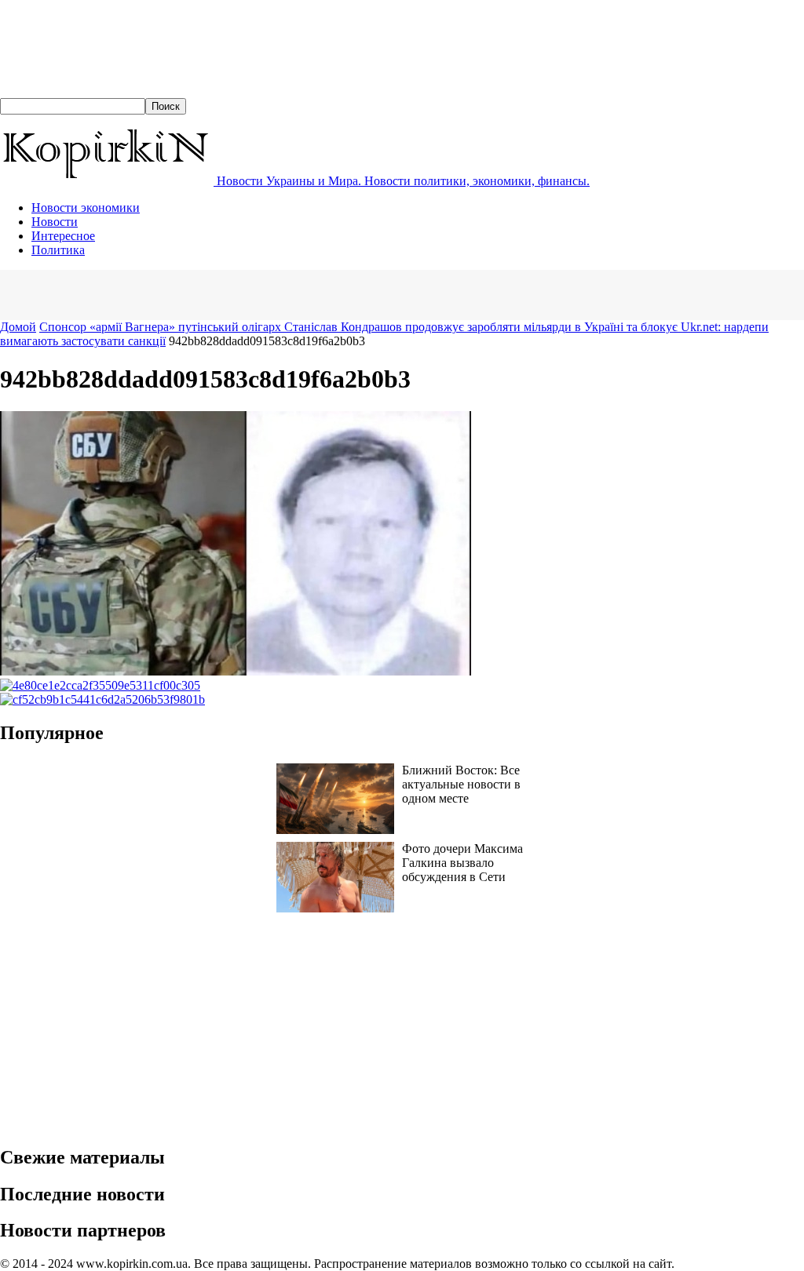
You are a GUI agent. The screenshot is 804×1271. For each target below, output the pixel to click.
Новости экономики (85, 207)
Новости (54, 221)
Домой (18, 326)
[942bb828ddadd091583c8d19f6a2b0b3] (235, 671)
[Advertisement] (183, 293)
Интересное (63, 235)
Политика (58, 250)
